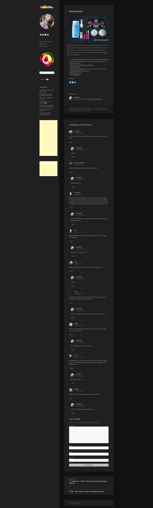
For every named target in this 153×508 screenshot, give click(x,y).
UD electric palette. (75, 67)
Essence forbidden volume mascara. (80, 71)
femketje (79, 108)
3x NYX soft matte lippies (77, 69)
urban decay (87, 110)
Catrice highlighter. (75, 74)
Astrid (76, 292)
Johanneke (77, 192)
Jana (75, 262)
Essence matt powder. (76, 73)
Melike (76, 323)
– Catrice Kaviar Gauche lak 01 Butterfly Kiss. (81, 65)
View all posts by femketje (94, 99)
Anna (75, 355)
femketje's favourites (91, 109)
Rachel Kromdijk (79, 163)
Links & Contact (43, 44)
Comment (72, 426)
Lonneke (76, 131)
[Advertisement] (48, 138)
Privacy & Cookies (44, 46)
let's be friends (76, 110)
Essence (79, 109)
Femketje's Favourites (88, 108)
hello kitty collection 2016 (102, 109)
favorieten (83, 109)
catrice (96, 108)
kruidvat (71, 110)
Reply (71, 142)
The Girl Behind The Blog (45, 41)
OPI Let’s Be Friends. (75, 63)
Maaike (76, 389)
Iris (75, 230)
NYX (81, 110)
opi (83, 110)
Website (71, 458)
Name (71, 445)
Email (71, 452)
